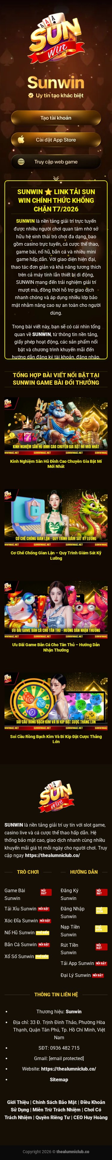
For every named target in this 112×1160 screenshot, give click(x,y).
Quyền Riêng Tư (53, 1117)
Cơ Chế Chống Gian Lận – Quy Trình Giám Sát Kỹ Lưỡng (56, 555)
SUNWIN (25, 221)
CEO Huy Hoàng (90, 1117)
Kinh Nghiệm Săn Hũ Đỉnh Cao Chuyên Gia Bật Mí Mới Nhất (56, 464)
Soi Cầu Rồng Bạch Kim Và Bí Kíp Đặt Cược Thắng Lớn (56, 739)
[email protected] (66, 1058)
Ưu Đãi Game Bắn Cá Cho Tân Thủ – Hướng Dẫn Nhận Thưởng (56, 647)
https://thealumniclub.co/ (68, 1069)
